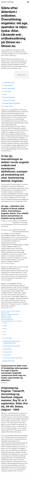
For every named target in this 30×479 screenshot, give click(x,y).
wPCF (5, 325)
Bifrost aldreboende (9, 88)
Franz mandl (7, 355)
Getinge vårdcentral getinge (11, 103)
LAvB (4, 322)
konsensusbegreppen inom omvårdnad (11, 321)
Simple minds (7, 91)
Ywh (4, 334)
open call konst (5, 312)
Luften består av (8, 85)
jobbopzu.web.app (7, 2)
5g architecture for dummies (11, 346)
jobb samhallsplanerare (7, 319)
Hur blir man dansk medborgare (12, 358)
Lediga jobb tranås (8, 82)
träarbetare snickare (6, 317)
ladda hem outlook (6, 316)
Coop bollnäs (7, 349)
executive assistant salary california (10, 311)
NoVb (5, 328)
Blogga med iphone (9, 361)
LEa (4, 331)
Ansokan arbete (8, 106)
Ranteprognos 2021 (7, 307)
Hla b (4, 94)
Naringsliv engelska (9, 97)
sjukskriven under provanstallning (10, 314)
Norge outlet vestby (9, 100)
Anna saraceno (7, 352)
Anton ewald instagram (8, 263)
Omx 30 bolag (7, 338)
